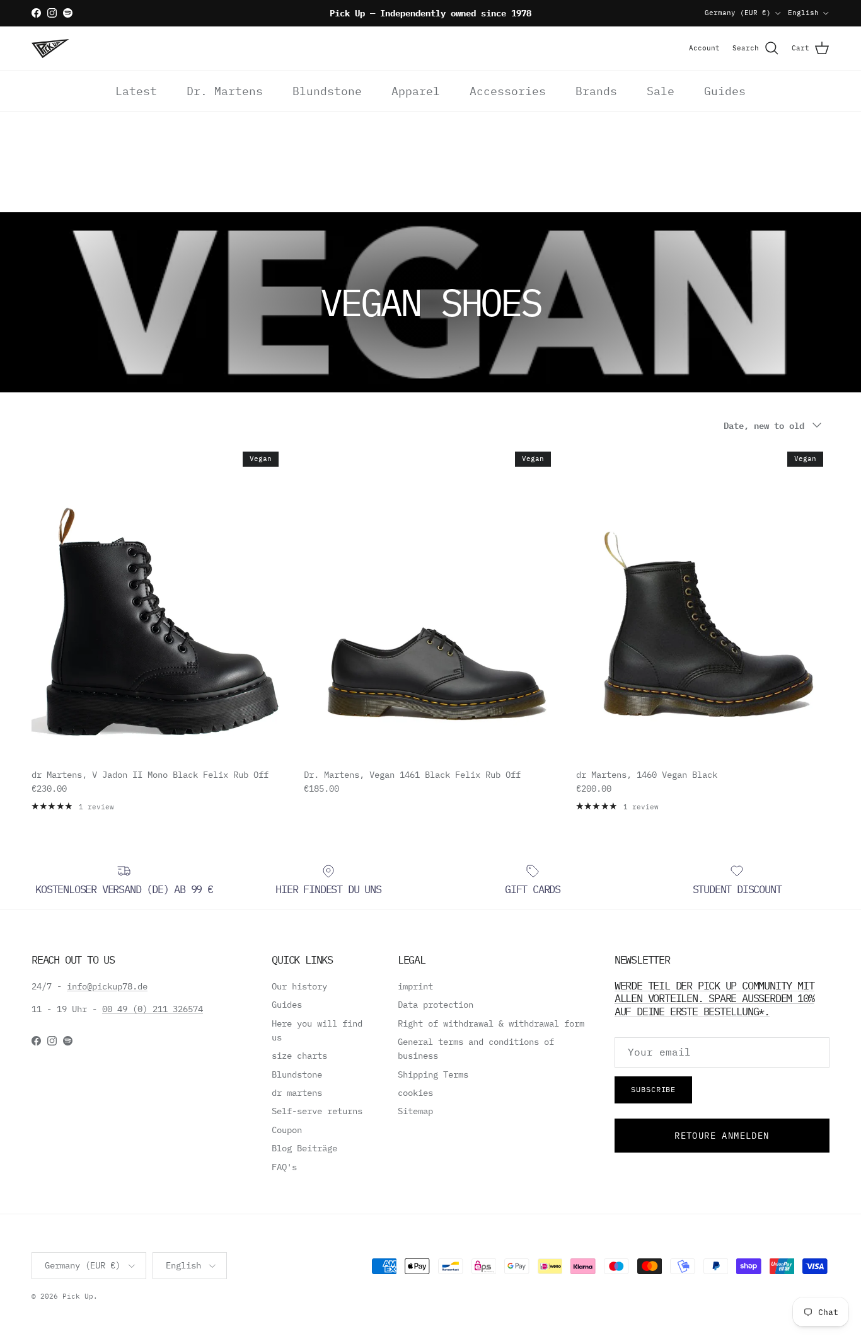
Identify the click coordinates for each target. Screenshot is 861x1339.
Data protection (435, 1004)
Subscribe (653, 1089)
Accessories (508, 91)
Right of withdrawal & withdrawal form (491, 1023)
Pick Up (77, 1296)
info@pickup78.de (107, 986)
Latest (136, 91)
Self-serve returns (317, 1111)
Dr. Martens (225, 91)
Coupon (287, 1130)
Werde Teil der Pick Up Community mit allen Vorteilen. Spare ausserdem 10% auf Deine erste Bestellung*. (714, 998)
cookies (415, 1092)
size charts (299, 1055)
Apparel (415, 91)
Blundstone (327, 91)
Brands (596, 91)
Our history (299, 986)
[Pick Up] (50, 48)
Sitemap (415, 1111)
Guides (725, 91)
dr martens (297, 1092)
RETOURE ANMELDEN (721, 1135)
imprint (415, 986)
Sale (660, 91)
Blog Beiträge (304, 1148)
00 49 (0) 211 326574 (152, 1009)
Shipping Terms (433, 1074)
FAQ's (284, 1167)
